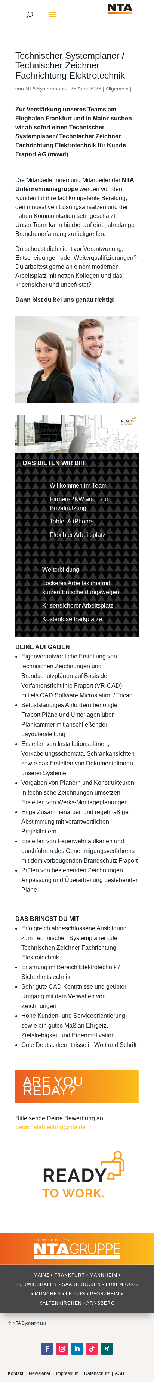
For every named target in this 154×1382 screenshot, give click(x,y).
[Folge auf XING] (107, 1349)
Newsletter (39, 1373)
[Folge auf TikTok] (92, 1349)
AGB (119, 1373)
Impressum (67, 1373)
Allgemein (117, 89)
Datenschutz (97, 1373)
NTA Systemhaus (45, 89)
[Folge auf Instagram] (62, 1349)
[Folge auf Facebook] (47, 1349)
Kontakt (15, 1373)
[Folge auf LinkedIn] (77, 1349)
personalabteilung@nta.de (50, 1127)
